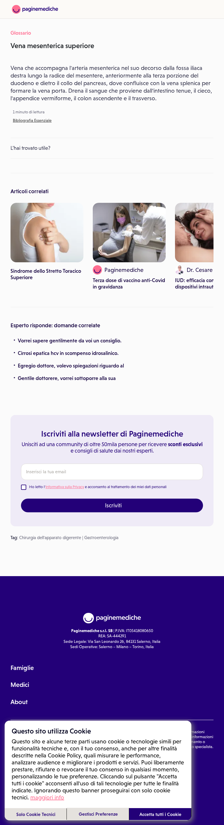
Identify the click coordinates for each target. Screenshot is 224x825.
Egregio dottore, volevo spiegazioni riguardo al (71, 366)
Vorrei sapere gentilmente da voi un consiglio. (70, 341)
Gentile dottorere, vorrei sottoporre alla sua (67, 378)
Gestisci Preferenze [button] (98, 814)
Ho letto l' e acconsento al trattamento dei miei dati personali (98, 487)
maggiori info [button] (47, 797)
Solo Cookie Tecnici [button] (35, 814)
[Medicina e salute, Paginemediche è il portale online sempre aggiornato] (35, 9)
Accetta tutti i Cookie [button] (160, 814)
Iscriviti (113, 505)
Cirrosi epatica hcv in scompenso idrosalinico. (68, 353)
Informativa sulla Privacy (65, 487)
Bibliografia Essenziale (32, 120)
